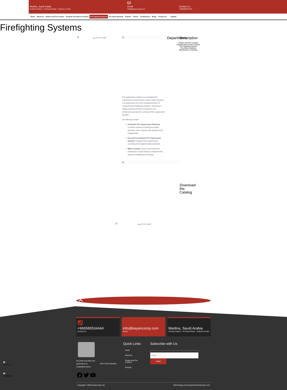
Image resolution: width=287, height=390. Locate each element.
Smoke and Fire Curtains (55, 16)
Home (33, 16)
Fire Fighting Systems (98, 16)
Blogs (154, 16)
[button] (173, 16)
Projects (128, 16)
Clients (135, 16)
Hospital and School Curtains (77, 16)
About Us (40, 16)
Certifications (145, 16)
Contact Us (162, 16)
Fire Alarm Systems (116, 16)
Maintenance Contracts (188, 50)
